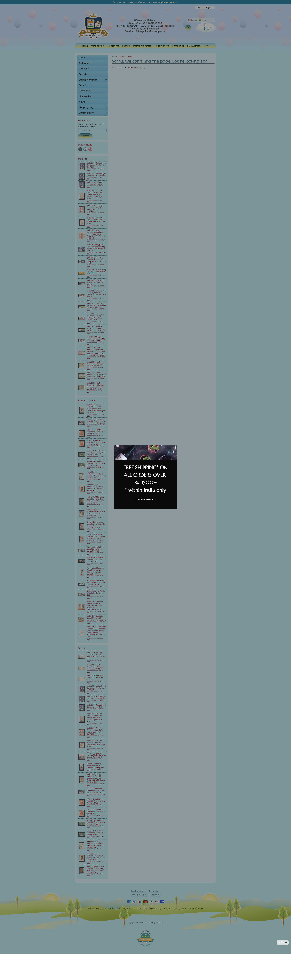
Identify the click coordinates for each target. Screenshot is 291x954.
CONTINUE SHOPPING (145, 500)
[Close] (174, 448)
